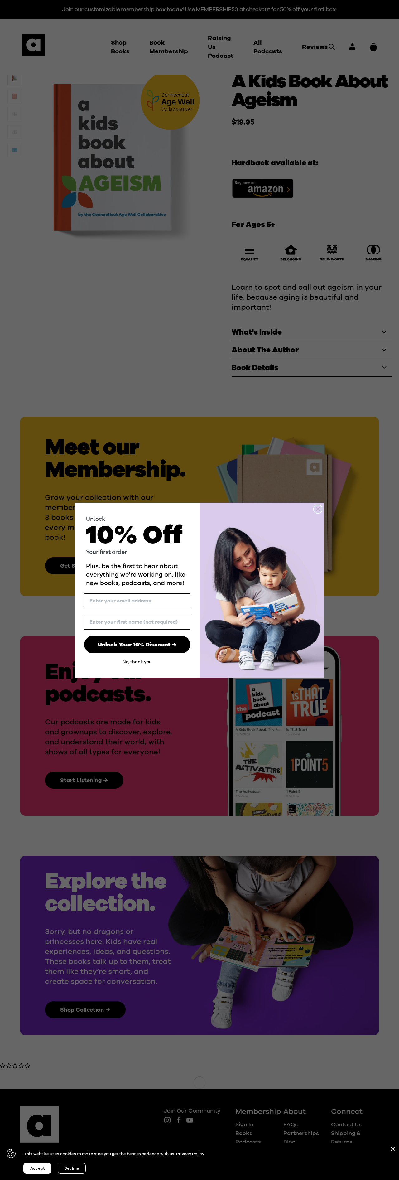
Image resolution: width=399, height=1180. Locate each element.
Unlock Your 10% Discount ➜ (137, 644)
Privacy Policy (190, 1154)
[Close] (393, 1149)
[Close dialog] (318, 509)
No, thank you (137, 662)
